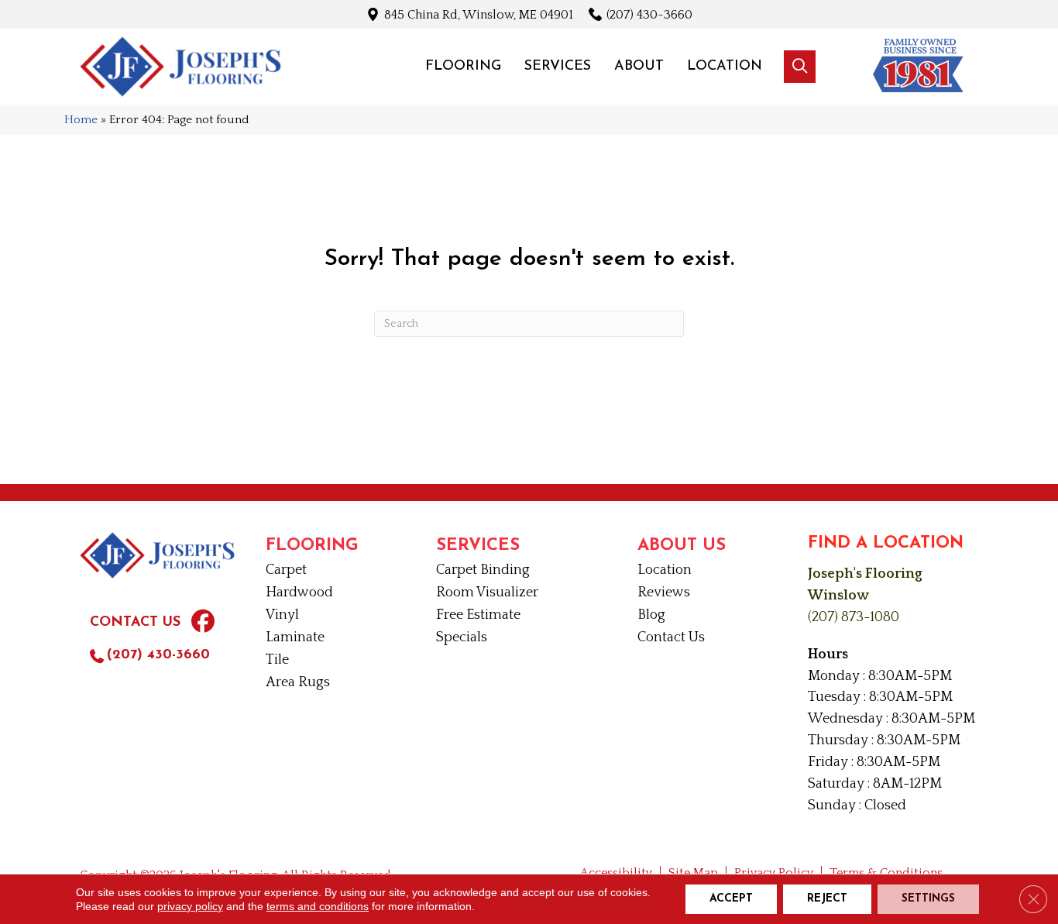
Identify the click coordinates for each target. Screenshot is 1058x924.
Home (81, 119)
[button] (800, 66)
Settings (928, 899)
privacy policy (190, 906)
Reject (827, 899)
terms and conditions (317, 906)
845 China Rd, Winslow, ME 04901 (478, 14)
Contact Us (135, 623)
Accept (731, 899)
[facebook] (203, 623)
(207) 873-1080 (853, 617)
